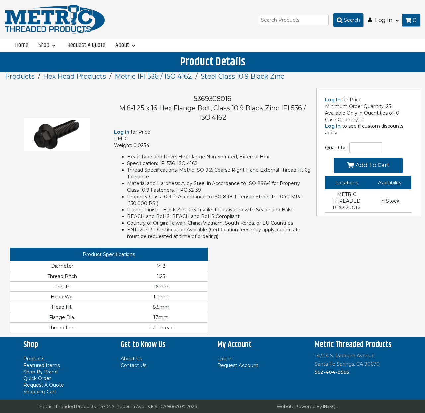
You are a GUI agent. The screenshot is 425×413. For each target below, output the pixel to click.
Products (20, 76)
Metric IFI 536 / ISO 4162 (153, 76)
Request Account (237, 365)
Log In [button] (384, 20)
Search (352, 20)
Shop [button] (44, 45)
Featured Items (41, 365)
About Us (131, 359)
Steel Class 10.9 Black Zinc (242, 76)
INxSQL (330, 406)
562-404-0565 (332, 372)
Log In (333, 100)
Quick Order (37, 378)
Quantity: (335, 148)
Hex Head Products (74, 76)
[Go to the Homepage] (55, 19)
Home (21, 45)
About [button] (122, 45)
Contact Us (133, 365)
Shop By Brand (40, 372)
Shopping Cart (39, 392)
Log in (333, 126)
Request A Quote (86, 45)
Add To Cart (372, 165)
